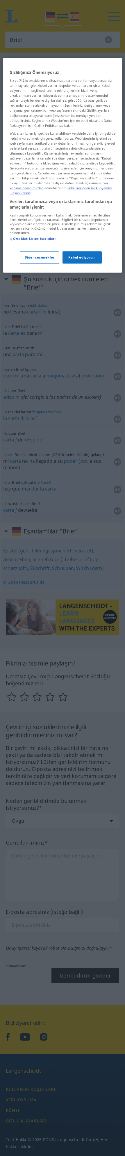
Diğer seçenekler (40, 257)
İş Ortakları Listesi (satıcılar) (33, 238)
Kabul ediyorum (82, 257)
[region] (62, 165)
